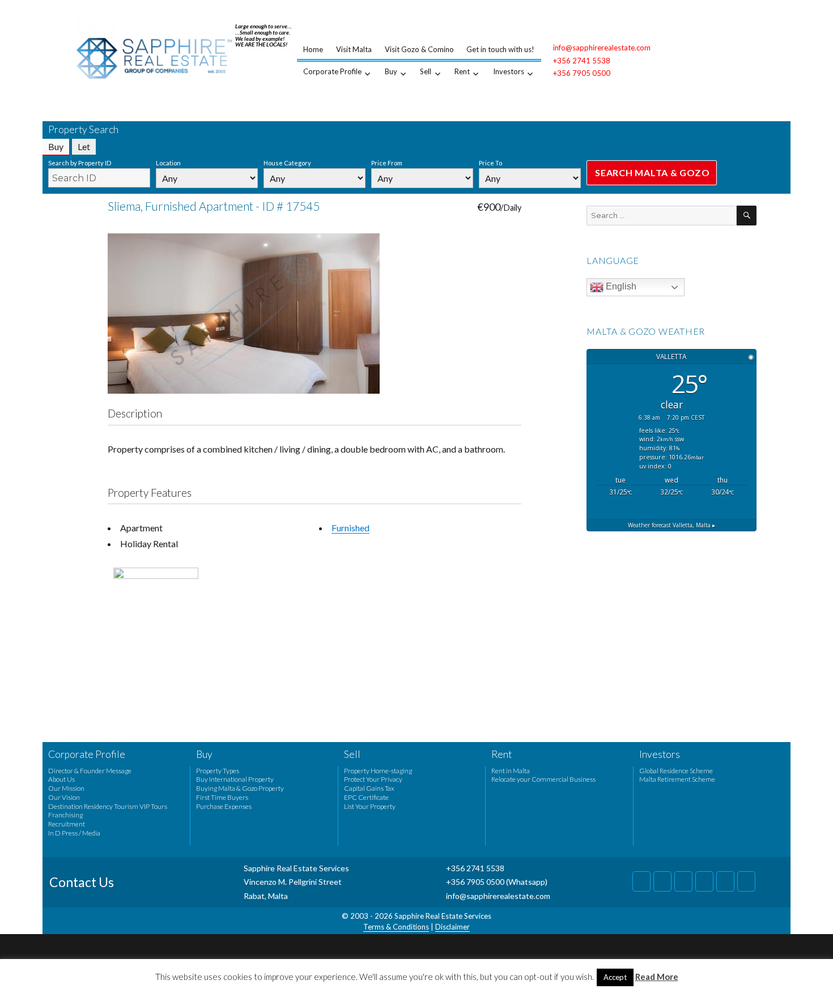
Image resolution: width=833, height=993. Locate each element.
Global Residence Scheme (676, 770)
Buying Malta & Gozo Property (240, 788)
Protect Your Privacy (373, 779)
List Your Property (370, 806)
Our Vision (64, 797)
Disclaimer (452, 926)
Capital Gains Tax (369, 788)
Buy (391, 71)
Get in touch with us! (500, 49)
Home (313, 49)
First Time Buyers (222, 797)
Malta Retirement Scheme (677, 779)
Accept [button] (615, 977)
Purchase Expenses (224, 806)
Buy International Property (235, 779)
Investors (508, 71)
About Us (61, 779)
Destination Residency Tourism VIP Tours (107, 806)
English (620, 286)
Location (168, 163)
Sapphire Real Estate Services (442, 915)
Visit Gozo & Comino (419, 49)
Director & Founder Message (89, 770)
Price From (386, 163)
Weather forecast (671, 525)
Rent (462, 71)
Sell (425, 71)
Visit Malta (354, 49)
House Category (287, 163)
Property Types (217, 770)
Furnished (350, 527)
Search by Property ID (79, 163)
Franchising (65, 815)
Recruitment (66, 824)
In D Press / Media (74, 833)
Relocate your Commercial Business (543, 779)
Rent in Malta (510, 770)
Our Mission (66, 788)
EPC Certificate (366, 797)
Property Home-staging (378, 770)
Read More (656, 976)
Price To (490, 163)
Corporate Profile (332, 71)
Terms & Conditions (396, 926)
